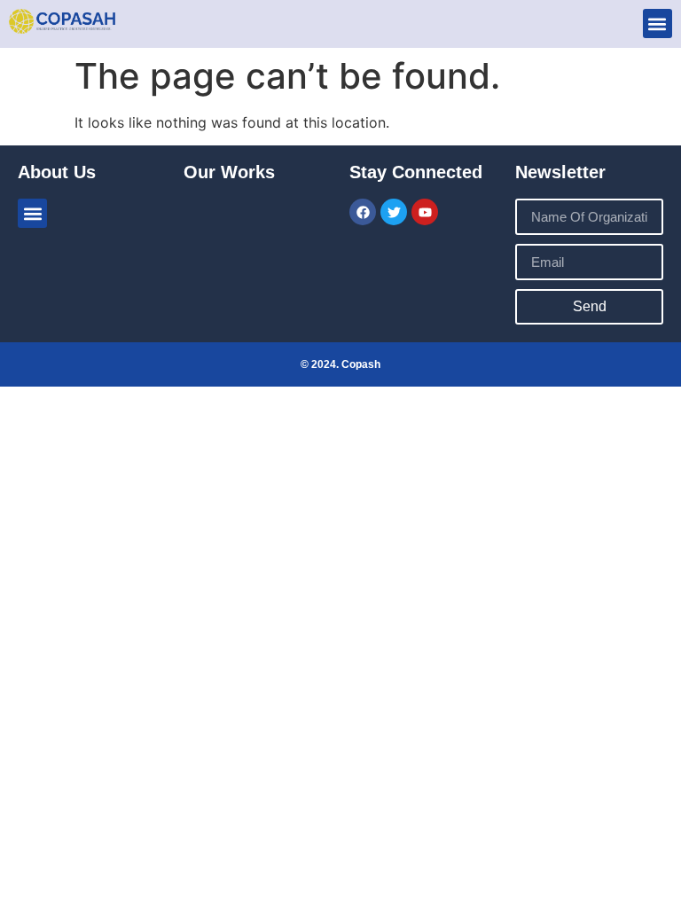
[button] (657, 23)
